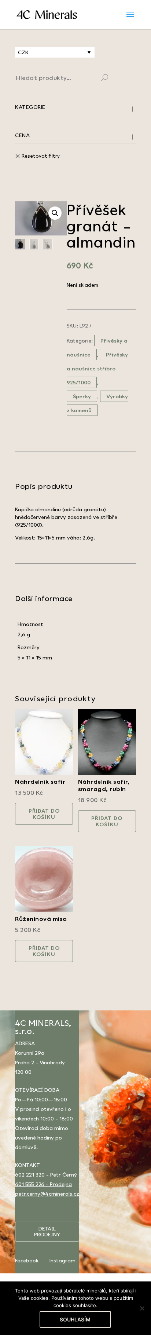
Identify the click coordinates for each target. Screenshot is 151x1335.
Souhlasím (75, 1319)
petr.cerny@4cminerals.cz (47, 1193)
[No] (142, 1308)
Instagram (62, 1260)
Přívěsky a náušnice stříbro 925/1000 (97, 368)
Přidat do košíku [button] (44, 814)
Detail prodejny (47, 1231)
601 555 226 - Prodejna (43, 1184)
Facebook (26, 1260)
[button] (55, 213)
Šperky (82, 396)
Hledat (114, 78)
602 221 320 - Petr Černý (46, 1174)
